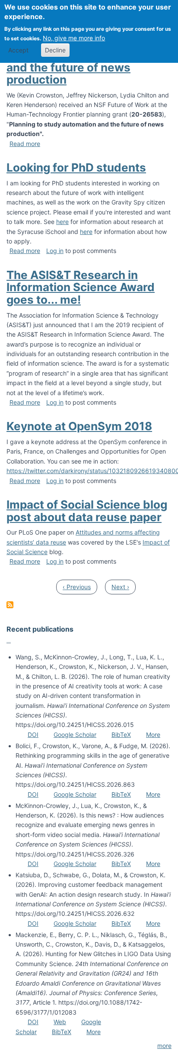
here (62, 221)
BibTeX (121, 734)
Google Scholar (75, 734)
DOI (33, 734)
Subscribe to (9, 604)
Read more (25, 143)
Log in (55, 250)
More (153, 734)
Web (60, 1021)
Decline (55, 50)
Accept (18, 50)
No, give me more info (74, 38)
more (164, 1045)
